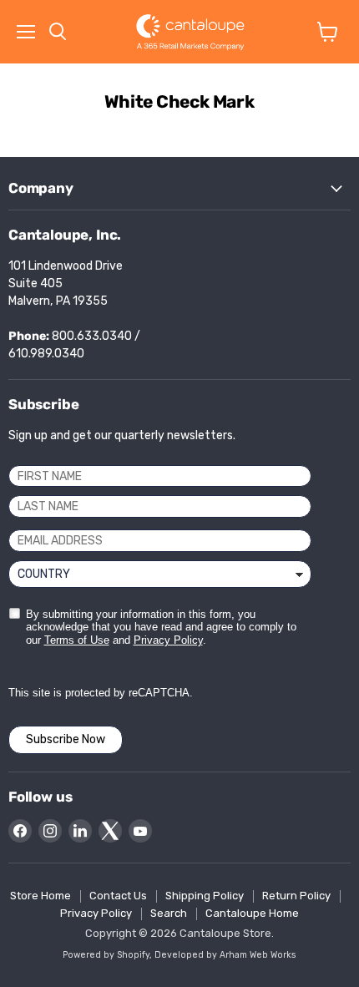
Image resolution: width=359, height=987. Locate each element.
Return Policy (296, 895)
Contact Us (118, 895)
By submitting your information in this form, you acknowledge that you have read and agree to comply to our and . (161, 627)
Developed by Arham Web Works (225, 954)
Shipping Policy (204, 895)
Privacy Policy (168, 640)
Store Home (40, 895)
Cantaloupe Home (252, 913)
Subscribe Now (65, 739)
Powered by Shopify (106, 954)
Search (168, 913)
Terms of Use (76, 640)
